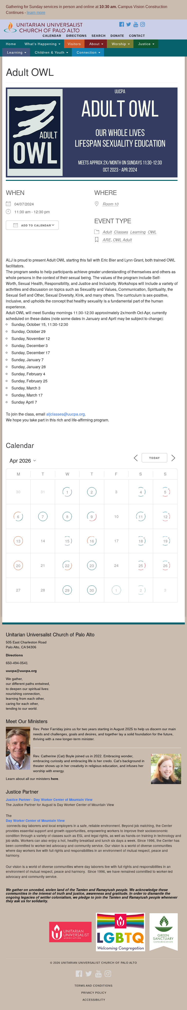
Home (11, 44)
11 (141, 516)
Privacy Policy (93, 992)
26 (165, 565)
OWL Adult (122, 240)
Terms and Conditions (93, 985)
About (94, 44)
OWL (152, 232)
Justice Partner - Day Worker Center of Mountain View (49, 799)
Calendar (52, 35)
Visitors (74, 44)
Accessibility (94, 999)
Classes (121, 232)
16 (92, 541)
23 (92, 565)
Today (154, 458)
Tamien (82, 889)
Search (99, 35)
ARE (107, 240)
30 (92, 590)
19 (165, 541)
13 (18, 541)
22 (67, 565)
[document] (93, 337)
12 (165, 516)
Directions (76, 35)
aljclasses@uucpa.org (65, 414)
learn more (36, 12)
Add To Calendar (35, 225)
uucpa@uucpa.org (21, 671)
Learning (15, 52)
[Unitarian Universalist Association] (72, 931)
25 (141, 565)
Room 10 (111, 204)
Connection (86, 52)
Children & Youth (50, 52)
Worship (119, 44)
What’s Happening (40, 44)
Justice (144, 44)
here (54, 779)
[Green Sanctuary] (165, 931)
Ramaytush (105, 889)
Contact (137, 35)
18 (141, 541)
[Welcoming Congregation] (122, 931)
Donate (117, 35)
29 (67, 590)
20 (18, 565)
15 (67, 541)
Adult (107, 232)
